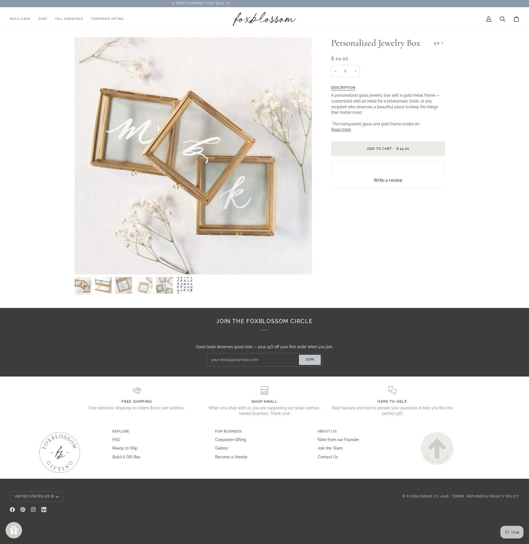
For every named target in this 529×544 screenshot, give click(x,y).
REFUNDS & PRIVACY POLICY (493, 496)
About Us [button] (327, 431)
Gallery (221, 448)
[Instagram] (33, 509)
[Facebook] (12, 509)
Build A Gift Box (126, 457)
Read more (341, 129)
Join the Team (330, 448)
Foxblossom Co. (423, 496)
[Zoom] (85, 264)
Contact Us (328, 457)
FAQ (116, 439)
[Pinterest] (22, 509)
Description (343, 88)
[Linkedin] (43, 509)
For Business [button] (228, 431)
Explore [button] (120, 431)
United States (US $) (34, 496)
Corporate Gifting (230, 439)
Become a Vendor (231, 457)
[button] (42, 19)
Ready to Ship (125, 448)
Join (310, 359)
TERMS (458, 496)
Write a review (388, 180)
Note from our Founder (338, 439)
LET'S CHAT (309, 3)
